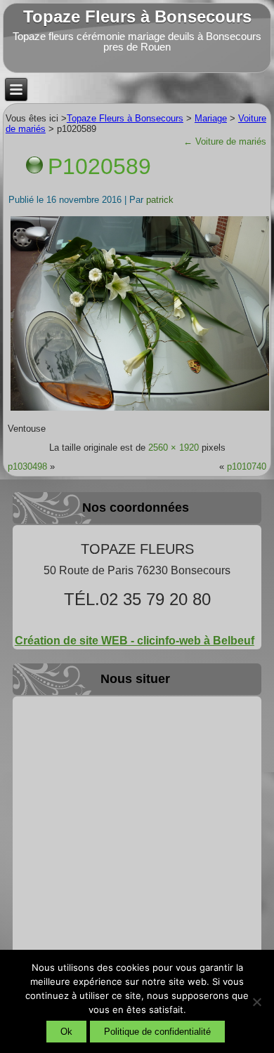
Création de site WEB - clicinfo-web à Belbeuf (134, 641)
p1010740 (246, 466)
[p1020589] (140, 409)
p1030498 (27, 466)
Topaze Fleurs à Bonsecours (137, 16)
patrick (160, 199)
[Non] (256, 1002)
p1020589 (99, 166)
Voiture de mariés (224, 141)
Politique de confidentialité (157, 1031)
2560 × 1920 (173, 447)
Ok (66, 1031)
